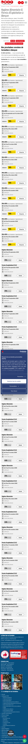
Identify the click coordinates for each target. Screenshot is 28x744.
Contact (3, 727)
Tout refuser (14, 391)
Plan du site (4, 732)
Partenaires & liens (6, 722)
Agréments (5, 719)
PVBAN (4, 707)
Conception (5, 742)
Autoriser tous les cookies (14, 381)
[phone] (25, 741)
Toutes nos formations (7, 698)
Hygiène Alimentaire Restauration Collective (11, 711)
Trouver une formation (14, 6)
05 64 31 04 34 (10, 668)
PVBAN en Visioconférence (8, 708)
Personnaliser (13, 386)
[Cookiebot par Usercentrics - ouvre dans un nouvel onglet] (20, 352)
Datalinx (22, 742)
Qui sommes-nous (6, 718)
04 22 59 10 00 (8, 667)
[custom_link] (25, 736)
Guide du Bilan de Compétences (9, 725)
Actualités (5, 723)
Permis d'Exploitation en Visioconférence (11, 701)
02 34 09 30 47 (5, 37)
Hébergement (17, 742)
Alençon (21, 6)
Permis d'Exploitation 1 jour (8, 704)
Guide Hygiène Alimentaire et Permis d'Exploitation (13, 737)
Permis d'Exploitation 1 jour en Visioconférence (12, 706)
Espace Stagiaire (5, 728)
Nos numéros (5, 721)
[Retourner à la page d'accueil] (7, 2)
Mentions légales (5, 730)
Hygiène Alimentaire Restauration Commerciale (14, 43)
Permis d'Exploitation (20, 41)
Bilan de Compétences (7, 697)
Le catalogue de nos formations (10, 691)
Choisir (20, 260)
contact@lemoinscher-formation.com (13, 640)
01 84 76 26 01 (11, 663)
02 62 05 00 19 (10, 670)
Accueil (7, 6)
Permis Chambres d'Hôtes (8, 710)
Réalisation (10, 742)
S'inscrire (21, 75)
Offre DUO (12, 41)
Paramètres (20, 376)
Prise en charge (5, 715)
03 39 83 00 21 (9, 665)
